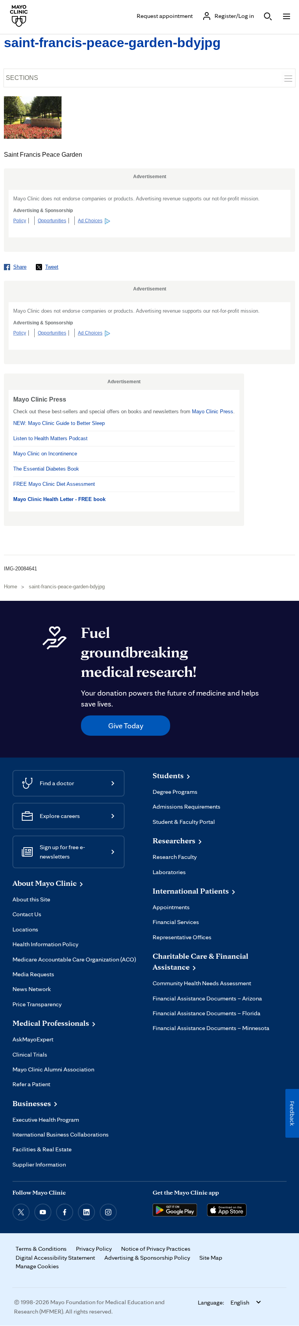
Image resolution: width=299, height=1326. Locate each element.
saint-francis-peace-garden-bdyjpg (112, 42)
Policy (19, 220)
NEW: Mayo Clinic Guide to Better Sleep (59, 423)
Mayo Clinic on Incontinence (45, 454)
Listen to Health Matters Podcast (50, 438)
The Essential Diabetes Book (46, 469)
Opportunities (52, 220)
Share (19, 267)
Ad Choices (90, 220)
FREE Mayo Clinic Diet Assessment (54, 484)
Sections (22, 77)
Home (10, 587)
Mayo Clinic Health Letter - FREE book (59, 499)
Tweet (51, 267)
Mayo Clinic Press (212, 411)
